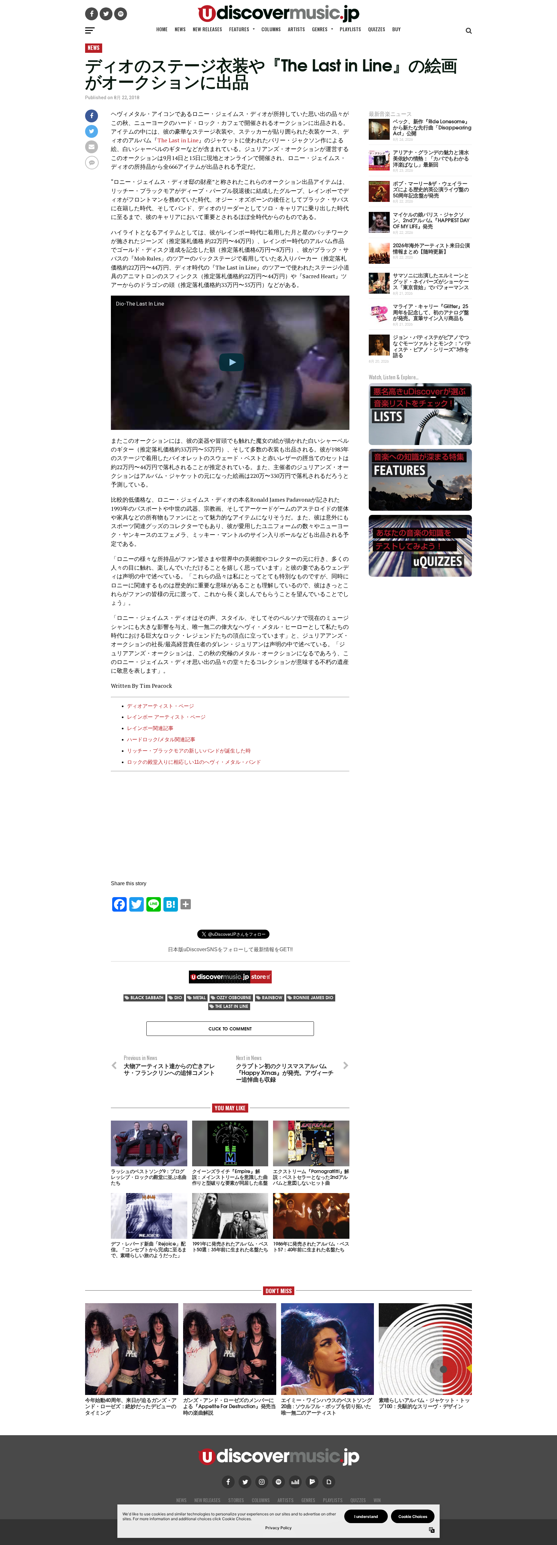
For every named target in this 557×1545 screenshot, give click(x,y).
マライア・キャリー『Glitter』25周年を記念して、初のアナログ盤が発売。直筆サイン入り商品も (431, 312)
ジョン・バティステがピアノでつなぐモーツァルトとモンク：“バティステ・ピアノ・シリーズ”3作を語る (432, 346)
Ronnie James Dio (313, 997)
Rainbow (272, 997)
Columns (271, 29)
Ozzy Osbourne (234, 997)
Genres (319, 29)
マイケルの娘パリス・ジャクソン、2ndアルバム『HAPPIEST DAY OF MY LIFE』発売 (431, 220)
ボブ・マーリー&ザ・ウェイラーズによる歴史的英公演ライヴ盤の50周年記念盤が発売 (431, 189)
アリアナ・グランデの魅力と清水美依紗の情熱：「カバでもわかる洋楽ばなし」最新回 (431, 158)
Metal (199, 997)
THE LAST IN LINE (231, 1006)
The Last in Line (178, 140)
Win (377, 1500)
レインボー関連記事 (150, 728)
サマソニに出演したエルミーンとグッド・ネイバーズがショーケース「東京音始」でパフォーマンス (431, 281)
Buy (396, 29)
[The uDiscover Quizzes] (420, 576)
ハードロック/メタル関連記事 (161, 739)
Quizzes (376, 29)
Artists (296, 29)
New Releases (207, 29)
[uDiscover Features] (420, 510)
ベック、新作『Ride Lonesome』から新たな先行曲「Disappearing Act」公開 (432, 127)
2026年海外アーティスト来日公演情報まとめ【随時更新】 (431, 248)
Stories (236, 1500)
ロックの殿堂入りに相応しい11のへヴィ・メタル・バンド (194, 762)
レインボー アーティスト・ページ (166, 717)
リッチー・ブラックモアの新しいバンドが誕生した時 (189, 751)
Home (162, 29)
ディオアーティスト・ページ (160, 706)
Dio (178, 997)
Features (239, 29)
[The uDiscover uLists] (420, 444)
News (180, 29)
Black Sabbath (147, 997)
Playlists (350, 29)
